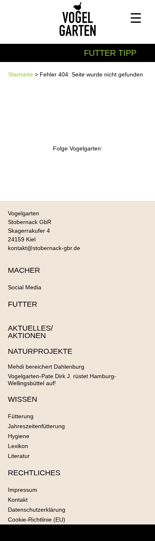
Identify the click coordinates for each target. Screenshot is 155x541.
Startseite (20, 74)
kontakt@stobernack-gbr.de (44, 248)
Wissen (22, 399)
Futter (22, 304)
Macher (24, 270)
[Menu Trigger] (135, 17)
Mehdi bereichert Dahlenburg (46, 366)
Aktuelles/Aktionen (30, 332)
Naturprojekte (40, 351)
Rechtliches (34, 473)
